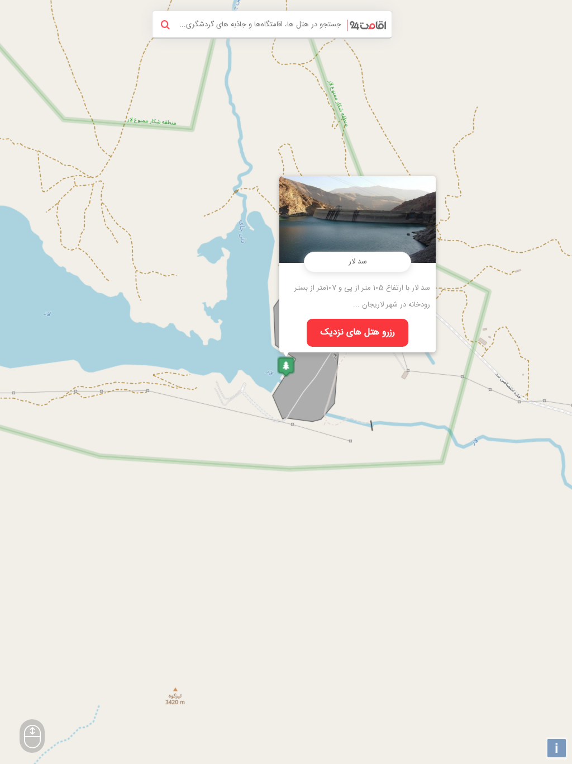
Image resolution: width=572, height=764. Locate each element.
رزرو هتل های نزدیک (358, 332)
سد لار (358, 262)
